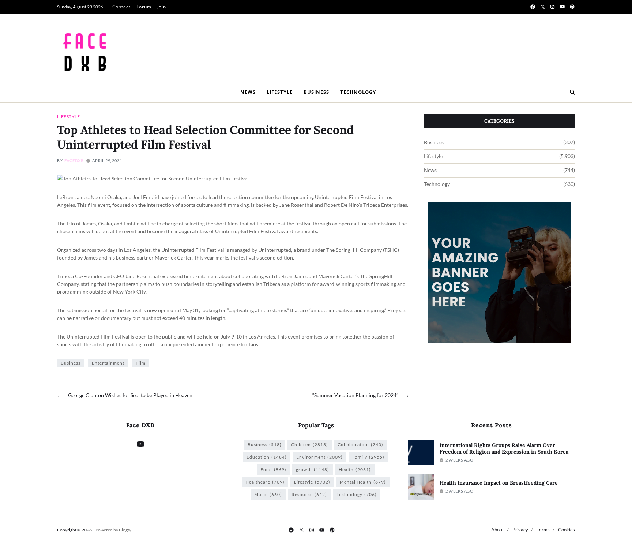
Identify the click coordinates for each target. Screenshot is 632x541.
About (497, 530)
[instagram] (552, 7)
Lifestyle (280, 92)
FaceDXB (73, 160)
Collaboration (360, 444)
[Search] (572, 92)
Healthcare (265, 482)
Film (141, 363)
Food (273, 469)
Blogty (125, 530)
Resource (309, 494)
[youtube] (562, 7)
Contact (121, 7)
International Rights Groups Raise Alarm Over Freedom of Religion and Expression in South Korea (504, 448)
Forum (143, 7)
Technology (358, 92)
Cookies (566, 530)
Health (355, 469)
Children (309, 444)
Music (268, 494)
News (248, 92)
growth (312, 469)
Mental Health (363, 482)
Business (316, 92)
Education (267, 457)
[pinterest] (572, 7)
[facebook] (532, 7)
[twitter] (542, 7)
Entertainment (108, 363)
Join (161, 7)
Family (368, 457)
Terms (543, 530)
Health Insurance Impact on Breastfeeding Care (499, 483)
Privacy (520, 530)
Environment (319, 457)
